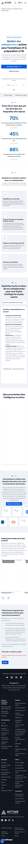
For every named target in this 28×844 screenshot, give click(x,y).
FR (21, 2)
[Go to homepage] (6, 2)
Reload (5, 662)
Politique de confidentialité (4, 832)
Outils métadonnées (14, 690)
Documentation (19, 768)
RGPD (16, 746)
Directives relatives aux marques (19, 832)
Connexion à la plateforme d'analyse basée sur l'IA (21, 777)
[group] (11, 576)
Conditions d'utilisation (6, 828)
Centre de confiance (6, 790)
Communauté (19, 765)
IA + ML (3, 723)
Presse (3, 782)
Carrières (3, 785)
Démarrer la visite (14, 71)
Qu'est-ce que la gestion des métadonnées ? (14, 685)
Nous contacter (19, 798)
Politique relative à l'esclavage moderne (19, 828)
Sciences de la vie (20, 710)
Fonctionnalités (8, 95)
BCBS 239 (18, 743)
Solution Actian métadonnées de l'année (14, 687)
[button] (3, 598)
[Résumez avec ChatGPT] (11, 677)
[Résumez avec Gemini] (7, 677)
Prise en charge (19, 762)
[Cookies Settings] (2, 841)
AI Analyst (4, 716)
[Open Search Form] (15, 2)
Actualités (4, 779)
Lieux (2, 788)
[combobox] (20, 2)
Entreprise (4, 762)
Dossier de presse (6, 777)
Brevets (3, 835)
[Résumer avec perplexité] (16, 677)
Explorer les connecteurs (14, 504)
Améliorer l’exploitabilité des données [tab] (12, 302)
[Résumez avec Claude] (21, 677)
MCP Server (4, 725)
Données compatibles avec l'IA (20, 739)
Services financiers (20, 707)
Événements (4, 770)
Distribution (18, 717)
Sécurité (16, 835)
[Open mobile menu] (25, 2)
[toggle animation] (14, 90)
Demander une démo (12, 66)
